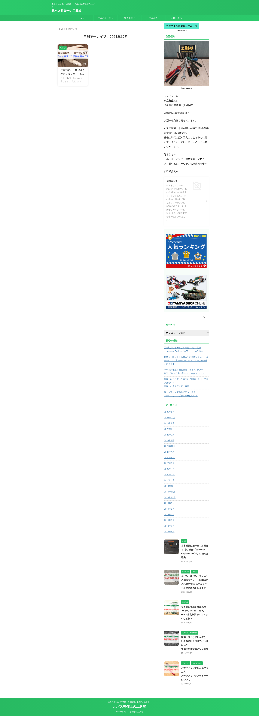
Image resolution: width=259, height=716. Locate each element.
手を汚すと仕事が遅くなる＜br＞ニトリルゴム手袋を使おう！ (73, 74)
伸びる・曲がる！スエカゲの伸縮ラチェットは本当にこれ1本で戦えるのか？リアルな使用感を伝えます (186, 360)
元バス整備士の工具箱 (67, 11)
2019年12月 (169, 486)
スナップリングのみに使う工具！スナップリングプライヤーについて (181, 394)
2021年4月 (169, 451)
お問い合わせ (177, 18)
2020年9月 (169, 457)
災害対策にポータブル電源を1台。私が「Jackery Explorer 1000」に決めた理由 (183, 349)
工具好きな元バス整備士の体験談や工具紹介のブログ (129, 702)
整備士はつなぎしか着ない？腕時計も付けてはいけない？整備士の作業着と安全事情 (186, 382)
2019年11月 (169, 491)
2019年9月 (169, 503)
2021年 (69, 29)
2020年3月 (169, 474)
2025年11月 (169, 417)
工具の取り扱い (105, 18)
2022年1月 (169, 440)
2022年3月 (169, 434)
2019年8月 (169, 508)
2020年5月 (169, 463)
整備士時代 (129, 18)
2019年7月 (169, 514)
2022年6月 (169, 429)
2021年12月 (169, 446)
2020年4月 (169, 469)
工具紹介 (153, 18)
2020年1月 (169, 480)
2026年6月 (169, 412)
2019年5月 (169, 526)
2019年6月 (169, 520)
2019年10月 (170, 497)
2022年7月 (169, 423)
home (81, 18)
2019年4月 (169, 531)
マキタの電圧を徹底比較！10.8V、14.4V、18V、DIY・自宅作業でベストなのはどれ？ (184, 371)
